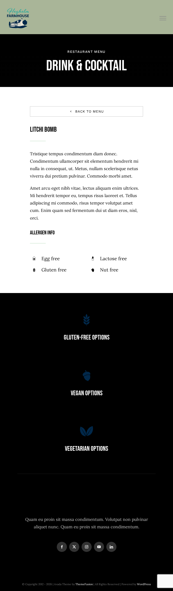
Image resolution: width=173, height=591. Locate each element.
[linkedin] (111, 547)
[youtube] (99, 547)
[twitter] (74, 547)
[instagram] (87, 547)
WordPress (144, 584)
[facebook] (62, 547)
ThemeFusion (84, 584)
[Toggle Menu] (163, 18)
